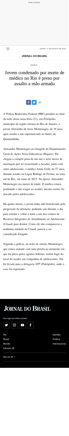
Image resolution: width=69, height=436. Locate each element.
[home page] (34, 56)
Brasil (6, 339)
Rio (5, 334)
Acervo (33, 65)
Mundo (6, 343)
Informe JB (8, 348)
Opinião (56, 334)
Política (56, 339)
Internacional (59, 343)
